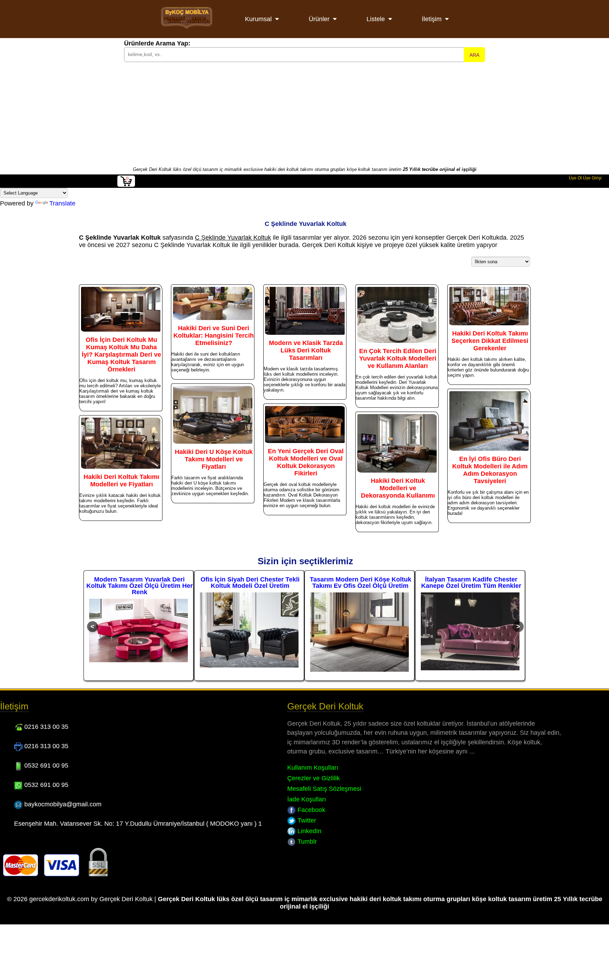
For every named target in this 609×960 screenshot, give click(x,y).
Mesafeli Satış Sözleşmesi (324, 788)
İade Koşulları (306, 799)
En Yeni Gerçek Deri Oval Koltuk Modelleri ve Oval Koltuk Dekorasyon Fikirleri (306, 462)
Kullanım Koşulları (312, 767)
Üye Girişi (592, 178)
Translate (62, 203)
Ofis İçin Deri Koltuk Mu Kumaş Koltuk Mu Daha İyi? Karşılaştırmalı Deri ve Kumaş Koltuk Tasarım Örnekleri (121, 354)
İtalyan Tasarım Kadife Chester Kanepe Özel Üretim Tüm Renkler (360, 582)
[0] (126, 185)
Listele (376, 19)
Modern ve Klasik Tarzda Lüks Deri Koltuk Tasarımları (306, 350)
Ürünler (319, 19)
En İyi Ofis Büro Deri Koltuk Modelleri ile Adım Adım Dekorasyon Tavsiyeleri (490, 470)
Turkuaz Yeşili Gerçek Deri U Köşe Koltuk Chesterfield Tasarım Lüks (471, 582)
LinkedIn (308, 831)
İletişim (432, 19)
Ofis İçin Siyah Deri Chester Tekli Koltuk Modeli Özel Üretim (139, 582)
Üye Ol (575, 178)
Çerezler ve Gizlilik (313, 778)
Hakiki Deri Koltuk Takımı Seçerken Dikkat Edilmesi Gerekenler (489, 341)
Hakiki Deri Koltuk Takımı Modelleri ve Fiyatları (121, 480)
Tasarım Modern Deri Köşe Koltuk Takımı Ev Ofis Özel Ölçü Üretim (250, 582)
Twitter (306, 820)
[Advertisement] (304, 113)
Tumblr (306, 841)
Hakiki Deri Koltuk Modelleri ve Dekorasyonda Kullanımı (398, 488)
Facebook (310, 809)
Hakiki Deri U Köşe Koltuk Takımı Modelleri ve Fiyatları (214, 459)
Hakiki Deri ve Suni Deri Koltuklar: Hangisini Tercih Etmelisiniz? (213, 335)
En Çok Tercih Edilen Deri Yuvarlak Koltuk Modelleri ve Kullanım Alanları (397, 358)
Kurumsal (258, 19)
